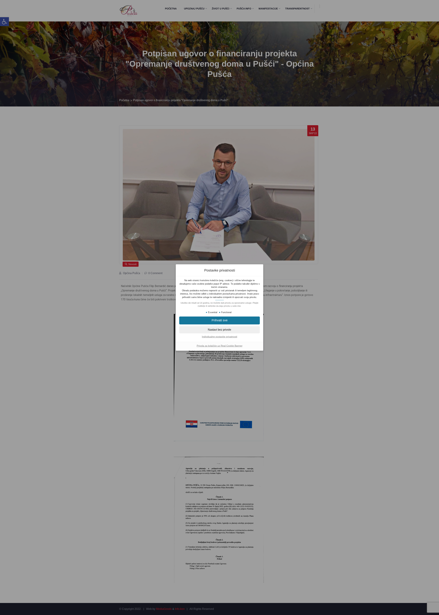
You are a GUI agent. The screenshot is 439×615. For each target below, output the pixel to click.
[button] (219, 320)
